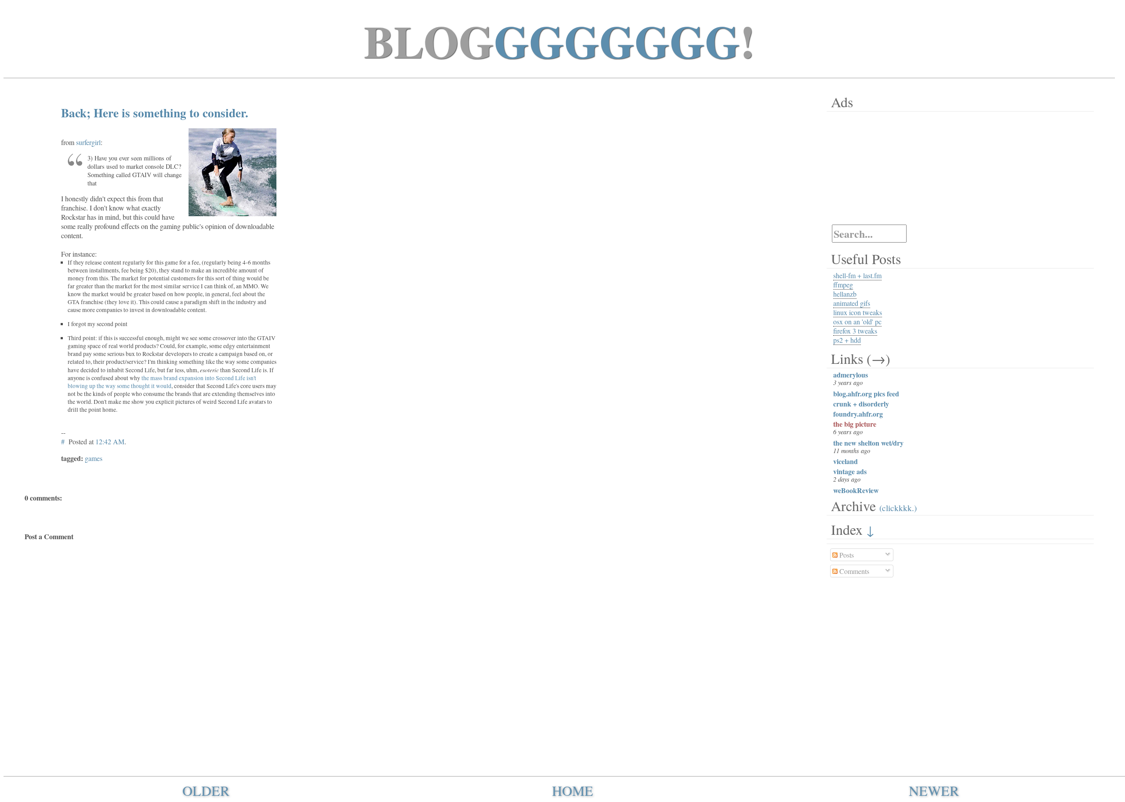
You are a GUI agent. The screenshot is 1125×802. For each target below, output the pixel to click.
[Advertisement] (881, 168)
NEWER (934, 790)
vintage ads (850, 471)
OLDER (205, 790)
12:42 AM (109, 441)
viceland (845, 461)
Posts (846, 554)
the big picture (854, 424)
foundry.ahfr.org (858, 414)
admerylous (850, 375)
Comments (853, 571)
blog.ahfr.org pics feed (866, 393)
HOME (572, 790)
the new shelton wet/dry (868, 443)
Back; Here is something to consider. (154, 112)
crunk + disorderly (861, 404)
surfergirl (88, 142)
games (93, 458)
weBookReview (856, 490)
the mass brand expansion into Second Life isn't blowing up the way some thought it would (162, 382)
